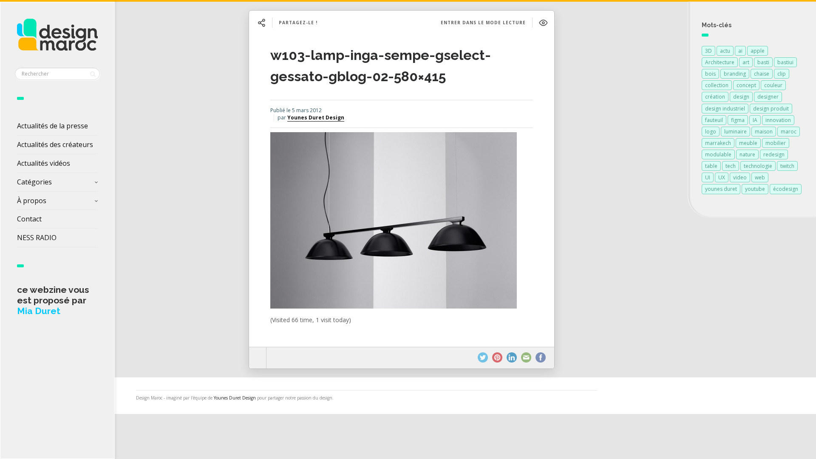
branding (735, 73)
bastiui (785, 62)
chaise (761, 73)
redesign (774, 154)
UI (707, 177)
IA (755, 120)
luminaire (735, 131)
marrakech (718, 143)
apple (758, 50)
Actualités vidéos (43, 163)
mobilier (775, 143)
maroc (788, 131)
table (711, 166)
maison (764, 131)
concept (746, 85)
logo (710, 131)
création (715, 96)
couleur (773, 85)
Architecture (719, 62)
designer (768, 96)
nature (747, 154)
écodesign (785, 189)
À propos (31, 200)
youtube (755, 189)
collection (716, 85)
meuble (748, 143)
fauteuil (714, 120)
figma (738, 120)
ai (740, 50)
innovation (778, 120)
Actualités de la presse (52, 125)
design (741, 96)
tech (730, 166)
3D (708, 50)
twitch (787, 166)
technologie (758, 166)
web (760, 177)
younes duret (721, 189)
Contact (29, 219)
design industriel (725, 108)
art (745, 62)
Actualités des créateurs (55, 144)
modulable (718, 154)
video (740, 177)
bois (710, 73)
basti (763, 62)
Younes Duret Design (315, 117)
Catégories (34, 182)
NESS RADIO (37, 237)
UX (721, 177)
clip (781, 73)
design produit (771, 108)
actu (725, 50)
